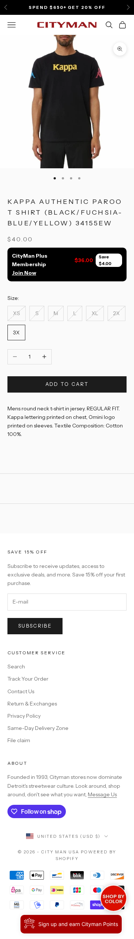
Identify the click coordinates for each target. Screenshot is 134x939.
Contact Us (20, 691)
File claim (18, 740)
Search (16, 666)
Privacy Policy (24, 715)
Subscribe (35, 626)
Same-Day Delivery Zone (37, 728)
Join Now (24, 273)
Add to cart (67, 384)
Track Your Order (27, 678)
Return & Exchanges (32, 703)
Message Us (102, 794)
